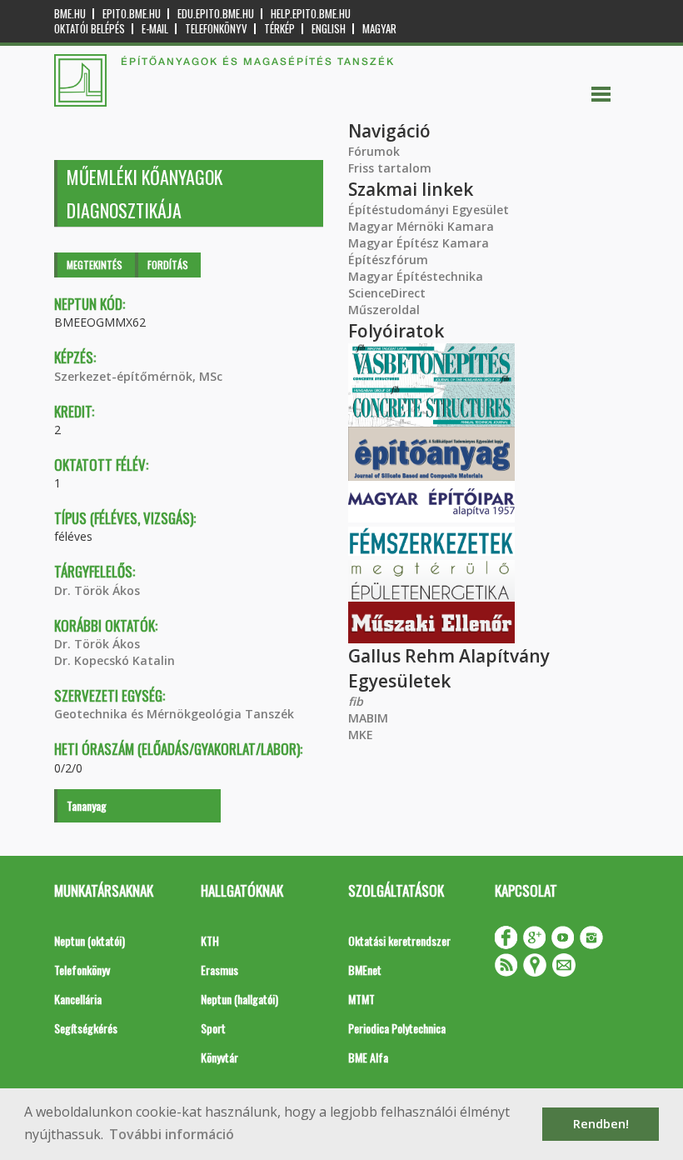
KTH (210, 940)
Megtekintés (94, 265)
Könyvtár (219, 1057)
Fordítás (167, 265)
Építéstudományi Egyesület (428, 210)
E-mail (155, 28)
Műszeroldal (384, 310)
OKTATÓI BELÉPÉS (89, 28)
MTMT (361, 999)
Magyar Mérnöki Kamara (421, 226)
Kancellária (78, 999)
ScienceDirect (387, 293)
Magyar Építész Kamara (418, 243)
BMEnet (364, 969)
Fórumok (374, 151)
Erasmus (219, 969)
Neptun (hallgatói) (239, 999)
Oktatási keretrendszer (399, 940)
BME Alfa (368, 1057)
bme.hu (70, 13)
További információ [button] (171, 1134)
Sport (213, 1028)
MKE (360, 734)
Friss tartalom (389, 168)
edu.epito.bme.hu (215, 13)
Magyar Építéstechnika (415, 276)
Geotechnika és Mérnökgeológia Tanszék (174, 714)
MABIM (368, 718)
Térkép (279, 28)
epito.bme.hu (131, 13)
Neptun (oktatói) (89, 940)
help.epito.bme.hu (311, 13)
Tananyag (87, 805)
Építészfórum (388, 260)
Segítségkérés (85, 1028)
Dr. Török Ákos (97, 590)
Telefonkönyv (216, 28)
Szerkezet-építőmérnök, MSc (138, 376)
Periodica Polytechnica (397, 1028)
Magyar (379, 28)
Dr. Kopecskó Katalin (114, 660)
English (329, 28)
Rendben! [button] (601, 1124)
